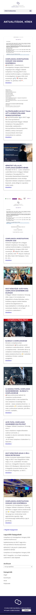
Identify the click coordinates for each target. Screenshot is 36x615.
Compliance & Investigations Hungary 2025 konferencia (17, 502)
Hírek (5, 580)
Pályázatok (7, 583)
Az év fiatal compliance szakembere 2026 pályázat (15, 423)
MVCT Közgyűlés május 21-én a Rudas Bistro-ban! (17, 454)
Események (7, 578)
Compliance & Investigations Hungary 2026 (17, 552)
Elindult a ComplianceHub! (16, 341)
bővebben (8, 83)
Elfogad (26, 610)
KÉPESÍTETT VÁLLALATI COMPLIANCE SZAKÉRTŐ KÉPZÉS (16, 166)
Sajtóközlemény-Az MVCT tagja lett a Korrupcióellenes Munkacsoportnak (17, 113)
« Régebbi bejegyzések (11, 530)
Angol (5, 575)
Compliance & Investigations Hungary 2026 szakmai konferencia (17, 61)
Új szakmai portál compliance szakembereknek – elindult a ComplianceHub (17, 391)
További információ (15, 610)
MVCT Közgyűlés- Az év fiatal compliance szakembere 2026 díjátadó (16, 291)
